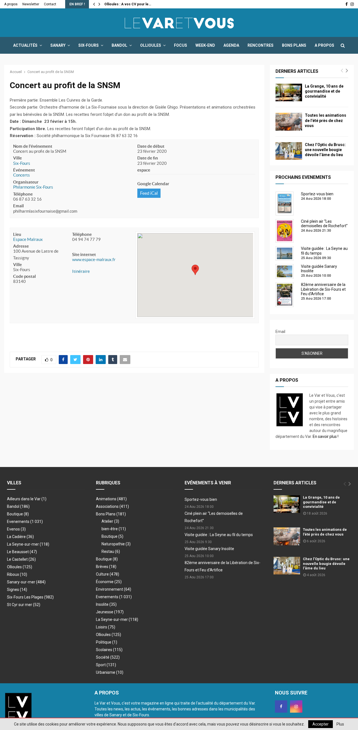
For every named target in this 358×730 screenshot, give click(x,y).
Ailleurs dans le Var (26, 499)
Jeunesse (110, 612)
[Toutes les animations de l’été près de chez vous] (288, 121)
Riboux (17, 574)
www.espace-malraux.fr (94, 259)
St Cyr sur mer (23, 604)
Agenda (231, 45)
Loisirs (105, 627)
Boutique (18, 514)
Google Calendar (153, 183)
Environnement (113, 589)
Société (108, 657)
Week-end (205, 45)
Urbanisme (109, 672)
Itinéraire (81, 271)
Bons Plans (294, 45)
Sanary (57, 45)
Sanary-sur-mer (26, 582)
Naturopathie (116, 544)
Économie (109, 581)
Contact (50, 4)
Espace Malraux (28, 239)
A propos (11, 4)
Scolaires (109, 649)
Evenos (16, 529)
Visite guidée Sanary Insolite (209, 548)
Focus (180, 45)
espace (143, 170)
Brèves (106, 566)
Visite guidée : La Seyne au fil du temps (219, 534)
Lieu (17, 234)
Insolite (106, 604)
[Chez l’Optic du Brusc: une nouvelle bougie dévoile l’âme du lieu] (288, 151)
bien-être (114, 529)
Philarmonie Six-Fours (33, 187)
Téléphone (23, 194)
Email (18, 205)
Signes (17, 589)
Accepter (320, 724)
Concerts (21, 175)
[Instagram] (296, 706)
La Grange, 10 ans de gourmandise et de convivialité (324, 91)
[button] (195, 270)
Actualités (25, 45)
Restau (111, 551)
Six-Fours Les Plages (30, 597)
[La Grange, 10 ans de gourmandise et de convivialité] (288, 92)
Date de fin (147, 158)
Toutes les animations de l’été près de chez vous (325, 120)
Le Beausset (22, 552)
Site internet (84, 254)
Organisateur (26, 182)
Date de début (150, 146)
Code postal (24, 276)
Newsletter (30, 4)
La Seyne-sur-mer (28, 544)
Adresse (21, 246)
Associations (112, 506)
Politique (106, 642)
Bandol (119, 45)
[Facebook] (281, 706)
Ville (17, 158)
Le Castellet (21, 559)
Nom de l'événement (32, 146)
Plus (340, 724)
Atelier (110, 521)
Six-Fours (88, 45)
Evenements (18, 521)
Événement (24, 170)
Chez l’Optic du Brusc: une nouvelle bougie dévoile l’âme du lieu (325, 149)
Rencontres (261, 45)
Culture (107, 574)
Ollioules (150, 45)
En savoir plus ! (325, 436)
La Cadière (20, 536)
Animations (111, 499)
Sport (106, 665)
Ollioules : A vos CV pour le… (127, 4)
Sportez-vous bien (201, 499)
